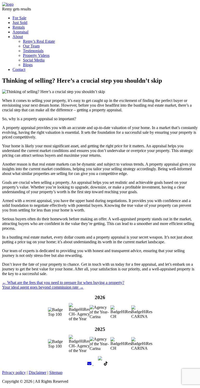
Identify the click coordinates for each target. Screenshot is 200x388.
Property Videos (36, 55)
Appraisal (20, 32)
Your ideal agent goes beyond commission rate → (43, 287)
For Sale (19, 18)
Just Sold (19, 22)
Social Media (34, 60)
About (17, 36)
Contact (18, 69)
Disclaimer (37, 372)
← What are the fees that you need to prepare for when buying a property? (63, 282)
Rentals (18, 27)
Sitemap (56, 372)
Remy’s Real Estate (39, 41)
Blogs (28, 65)
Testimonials (33, 50)
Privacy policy (14, 372)
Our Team (31, 46)
